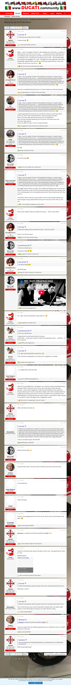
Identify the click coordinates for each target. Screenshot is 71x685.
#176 (64, 548)
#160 (64, 242)
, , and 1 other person (31, 167)
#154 (64, 97)
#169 (64, 423)
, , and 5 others (33, 92)
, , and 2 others (32, 66)
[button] (40, 13)
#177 (64, 580)
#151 (64, 31)
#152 (64, 49)
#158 (64, 209)
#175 (64, 530)
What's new (35, 13)
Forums (17, 13)
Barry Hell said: (22, 262)
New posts (7, 16)
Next (25, 28)
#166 (64, 367)
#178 (64, 598)
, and (28, 308)
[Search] (65, 13)
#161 (64, 258)
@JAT (21, 188)
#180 (64, 636)
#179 (64, 616)
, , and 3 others (30, 237)
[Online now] (10, 138)
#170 (64, 447)
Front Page (9, 13)
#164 (64, 327)
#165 (64, 347)
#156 (64, 155)
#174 (64, 513)
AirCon (7, 25)
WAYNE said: (22, 619)
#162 (64, 277)
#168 (64, 404)
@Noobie (20, 533)
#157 (64, 171)
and (28, 44)
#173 (64, 497)
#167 (64, 383)
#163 (64, 312)
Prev (7, 28)
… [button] (13, 28)
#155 (64, 130)
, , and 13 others (33, 400)
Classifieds (46, 13)
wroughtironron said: (24, 245)
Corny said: (21, 34)
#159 (64, 223)
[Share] (61, 31)
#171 (64, 463)
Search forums (16, 16)
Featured (26, 13)
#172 (64, 480)
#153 (64, 70)
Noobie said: (22, 640)
